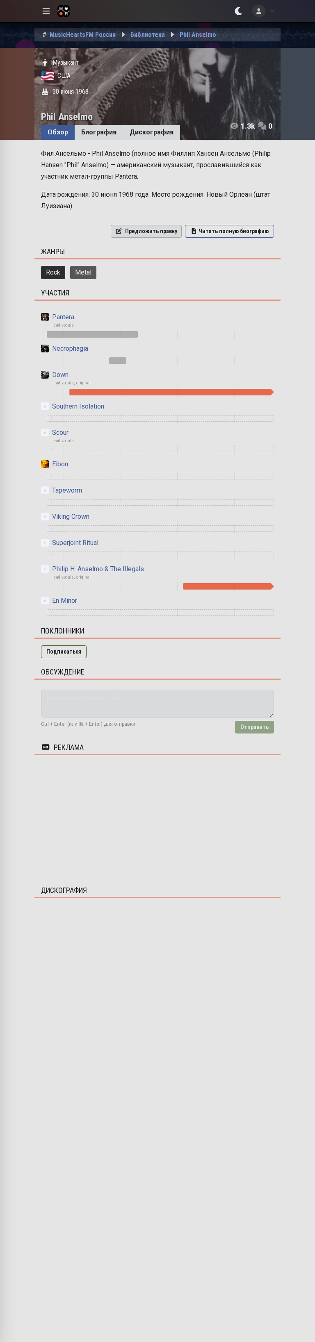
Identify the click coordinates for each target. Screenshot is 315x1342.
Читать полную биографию (234, 231)
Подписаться (63, 651)
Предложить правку (151, 231)
